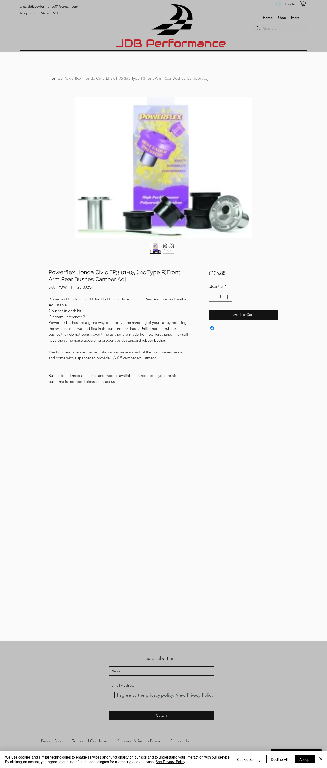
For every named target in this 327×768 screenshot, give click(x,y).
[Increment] (228, 297)
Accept (304, 759)
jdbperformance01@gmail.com (53, 6)
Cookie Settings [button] (249, 759)
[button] (303, 3)
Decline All (279, 759)
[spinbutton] (220, 297)
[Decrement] (212, 297)
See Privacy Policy (170, 761)
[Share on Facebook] (212, 328)
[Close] (321, 759)
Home (54, 78)
